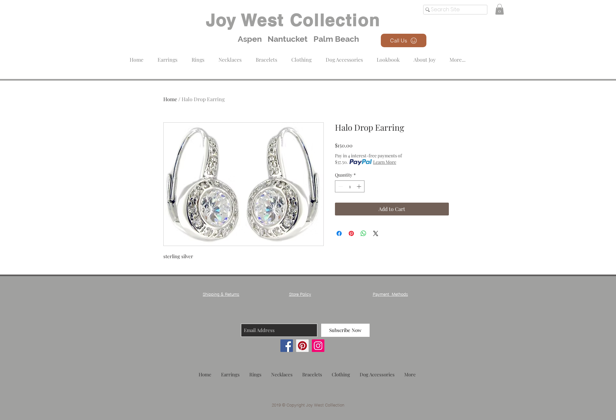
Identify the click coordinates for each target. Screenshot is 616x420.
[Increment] (359, 186)
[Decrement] (340, 186)
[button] (301, 56)
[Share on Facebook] (339, 233)
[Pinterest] (302, 345)
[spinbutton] (349, 186)
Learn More (384, 162)
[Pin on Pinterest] (351, 233)
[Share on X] (376, 233)
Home (170, 99)
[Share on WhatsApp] (363, 233)
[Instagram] (318, 345)
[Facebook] (286, 345)
